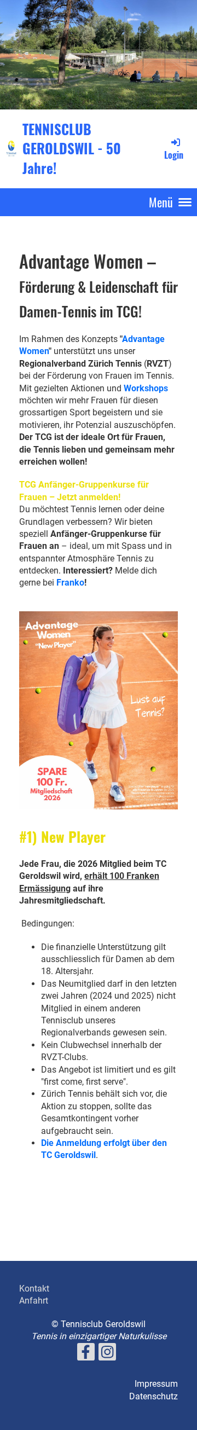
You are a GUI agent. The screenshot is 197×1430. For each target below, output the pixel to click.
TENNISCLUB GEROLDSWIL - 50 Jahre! (71, 148)
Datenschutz (153, 1396)
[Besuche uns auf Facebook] (86, 1354)
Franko (70, 582)
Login (173, 154)
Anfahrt (33, 1300)
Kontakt (34, 1288)
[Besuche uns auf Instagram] (107, 1354)
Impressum (156, 1384)
